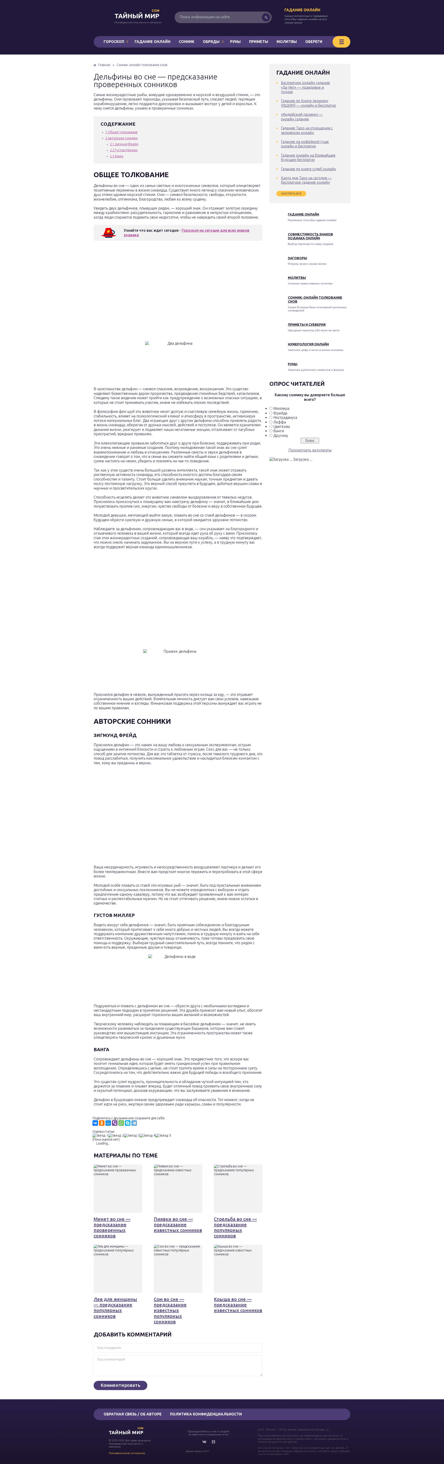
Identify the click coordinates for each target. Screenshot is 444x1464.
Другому (280, 435)
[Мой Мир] (108, 1123)
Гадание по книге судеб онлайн (308, 169)
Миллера (281, 408)
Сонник (186, 42)
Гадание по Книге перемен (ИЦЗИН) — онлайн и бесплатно (308, 103)
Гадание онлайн (302, 10)
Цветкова (281, 426)
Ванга (116, 156)
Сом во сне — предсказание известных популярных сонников (170, 1310)
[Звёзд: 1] (100, 1136)
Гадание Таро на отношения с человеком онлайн (307, 130)
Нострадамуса (285, 417)
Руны (235, 42)
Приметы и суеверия (307, 324)
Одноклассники (213, 1441)
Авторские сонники (121, 138)
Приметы (258, 42)
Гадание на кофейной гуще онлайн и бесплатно (305, 144)
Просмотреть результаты (310, 450)
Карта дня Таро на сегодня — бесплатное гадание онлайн (306, 180)
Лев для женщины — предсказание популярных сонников (115, 1308)
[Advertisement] (161, 292)
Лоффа (279, 422)
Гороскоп (114, 42)
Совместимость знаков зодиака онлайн (310, 236)
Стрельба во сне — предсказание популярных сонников (235, 1227)
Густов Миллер (124, 150)
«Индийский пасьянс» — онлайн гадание (302, 116)
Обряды (211, 42)
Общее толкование (121, 132)
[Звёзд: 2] (116, 1136)
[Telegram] (134, 1123)
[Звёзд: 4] (147, 1136)
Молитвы (287, 42)
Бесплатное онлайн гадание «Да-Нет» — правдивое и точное (305, 87)
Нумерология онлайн (308, 344)
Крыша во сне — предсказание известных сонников (238, 1305)
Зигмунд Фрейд (124, 144)
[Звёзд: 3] (132, 1136)
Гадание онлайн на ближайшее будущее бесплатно (308, 157)
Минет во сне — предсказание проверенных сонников (112, 1227)
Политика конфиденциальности (206, 1414)
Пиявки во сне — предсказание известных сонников (178, 1224)
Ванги (278, 431)
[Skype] (127, 1123)
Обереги (313, 42)
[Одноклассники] (102, 1123)
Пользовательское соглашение (127, 1453)
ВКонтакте (204, 1441)
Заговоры (297, 258)
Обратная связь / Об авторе (133, 1414)
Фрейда (280, 413)
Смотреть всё (291, 193)
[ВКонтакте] (95, 1123)
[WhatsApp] (121, 1123)
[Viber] (114, 1123)
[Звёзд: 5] (163, 1136)
